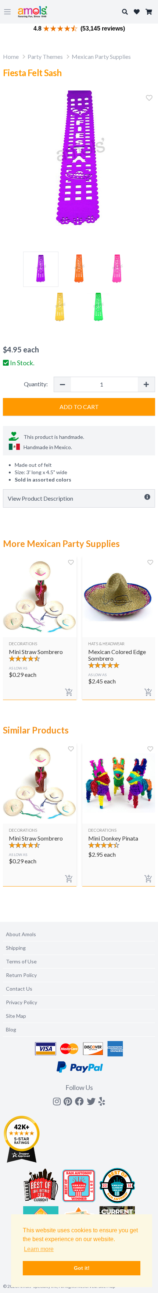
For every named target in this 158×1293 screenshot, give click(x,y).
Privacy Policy (21, 1002)
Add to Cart (79, 406)
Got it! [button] (82, 1268)
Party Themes (45, 56)
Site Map (16, 1016)
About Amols (21, 934)
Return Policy (21, 975)
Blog (11, 1029)
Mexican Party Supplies (101, 56)
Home (11, 56)
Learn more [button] (39, 1249)
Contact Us (19, 988)
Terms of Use (21, 961)
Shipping (16, 948)
